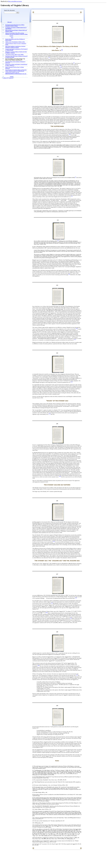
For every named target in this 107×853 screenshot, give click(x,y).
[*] (62, 50)
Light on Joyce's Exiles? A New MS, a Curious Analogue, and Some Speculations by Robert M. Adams (16, 34)
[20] (38, 665)
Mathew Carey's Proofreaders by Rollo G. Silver (15, 41)
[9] (69, 274)
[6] (75, 177)
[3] (60, 66)
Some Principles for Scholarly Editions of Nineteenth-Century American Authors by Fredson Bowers (16, 70)
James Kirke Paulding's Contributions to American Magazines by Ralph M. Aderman (15, 47)
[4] (61, 67)
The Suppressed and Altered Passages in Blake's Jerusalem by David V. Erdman (14, 25)
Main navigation (18, 1)
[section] (11, 35)
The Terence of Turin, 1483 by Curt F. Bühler (15, 54)
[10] (76, 328)
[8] (58, 240)
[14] (60, 476)
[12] (71, 382)
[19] (71, 618)
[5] (69, 134)
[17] (52, 603)
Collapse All (5, 77)
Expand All (10, 77)
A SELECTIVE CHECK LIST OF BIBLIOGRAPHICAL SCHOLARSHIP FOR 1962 (15, 73)
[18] (46, 612)
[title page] (9, 22)
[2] (73, 63)
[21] (77, 675)
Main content (11, 1)
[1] (49, 57)
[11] (75, 339)
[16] (76, 597)
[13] (49, 414)
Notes (12, 37)
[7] (72, 196)
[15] (54, 541)
